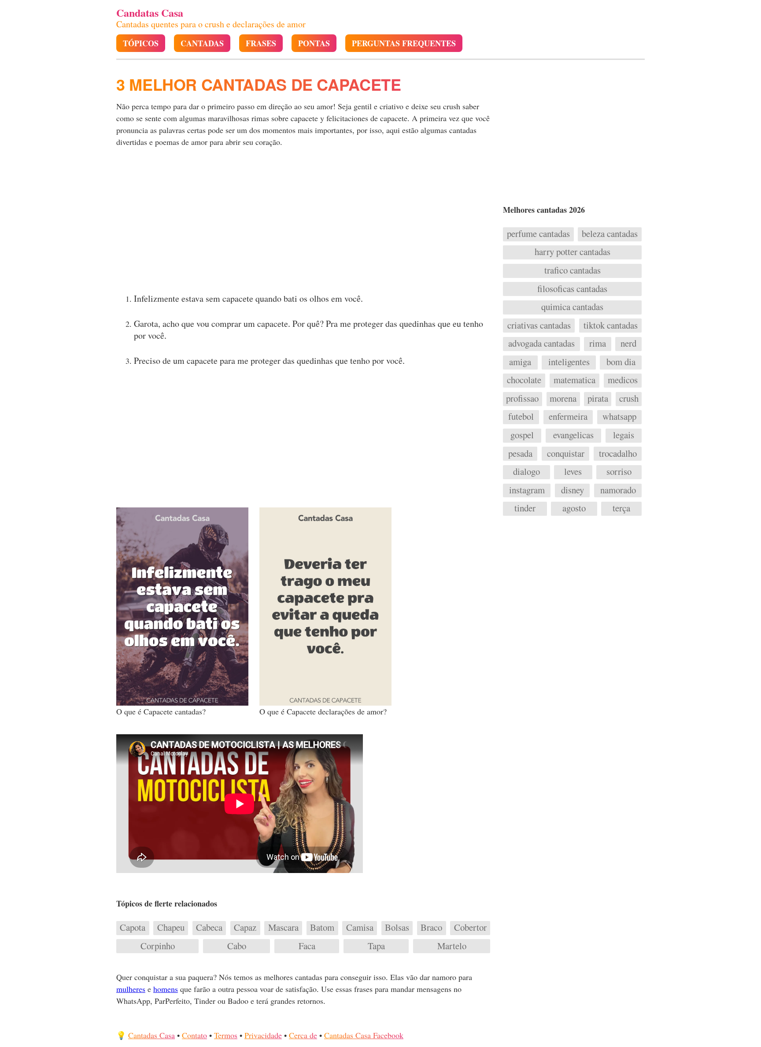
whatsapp (619, 416)
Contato (194, 1035)
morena (563, 398)
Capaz (245, 927)
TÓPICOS (141, 43)
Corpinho (157, 946)
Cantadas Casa (151, 1035)
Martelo (451, 946)
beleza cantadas (610, 234)
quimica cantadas (572, 307)
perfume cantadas (538, 234)
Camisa (359, 927)
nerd (628, 343)
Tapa (376, 946)
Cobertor (470, 927)
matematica (574, 380)
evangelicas (573, 435)
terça (621, 508)
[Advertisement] (304, 223)
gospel (522, 435)
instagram (527, 490)
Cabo (236, 946)
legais (623, 435)
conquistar (565, 453)
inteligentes (569, 362)
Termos (225, 1035)
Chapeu (171, 927)
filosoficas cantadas (572, 289)
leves (573, 471)
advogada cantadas (541, 343)
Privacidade (263, 1035)
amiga (520, 362)
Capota (132, 927)
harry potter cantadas (572, 252)
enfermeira (568, 416)
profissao (522, 398)
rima (597, 343)
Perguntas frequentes (404, 43)
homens (165, 989)
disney (572, 490)
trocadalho (618, 453)
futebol (521, 416)
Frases (261, 43)
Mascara (283, 927)
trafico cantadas (572, 270)
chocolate (524, 380)
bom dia (620, 362)
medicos (623, 380)
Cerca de (303, 1035)
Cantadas (202, 43)
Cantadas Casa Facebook (363, 1035)
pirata (597, 398)
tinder (525, 508)
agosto (574, 508)
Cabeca (209, 927)
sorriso (619, 471)
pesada (520, 453)
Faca (307, 946)
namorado (618, 490)
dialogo (526, 471)
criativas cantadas (539, 325)
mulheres (130, 989)
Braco (431, 927)
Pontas (314, 43)
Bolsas (397, 927)
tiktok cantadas (611, 325)
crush (629, 398)
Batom (322, 927)
